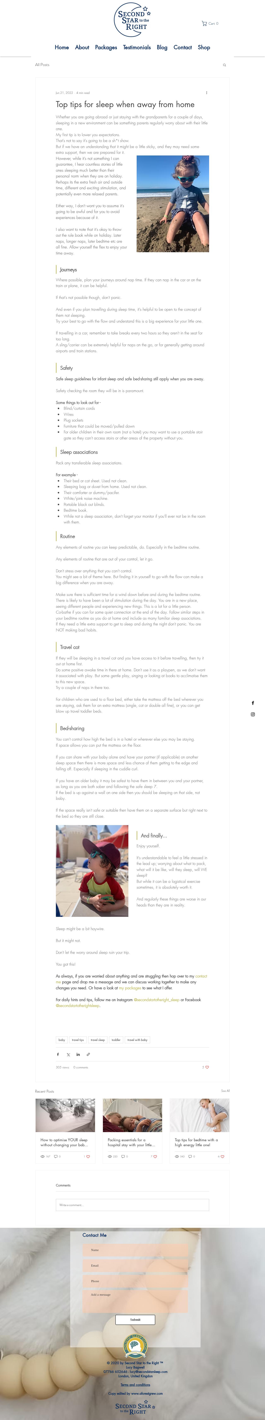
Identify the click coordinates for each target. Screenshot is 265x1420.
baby (62, 1040)
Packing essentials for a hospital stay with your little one (130, 1142)
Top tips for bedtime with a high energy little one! (196, 1142)
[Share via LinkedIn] (78, 1054)
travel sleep (98, 1040)
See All (225, 1091)
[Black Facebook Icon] (252, 703)
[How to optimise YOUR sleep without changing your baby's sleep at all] (65, 1115)
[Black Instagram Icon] (252, 714)
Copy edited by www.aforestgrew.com (135, 1393)
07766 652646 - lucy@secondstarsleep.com (135, 1372)
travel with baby (137, 1040)
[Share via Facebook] (58, 1054)
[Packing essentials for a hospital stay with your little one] (132, 1115)
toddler (116, 1040)
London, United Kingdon (135, 1376)
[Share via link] (88, 1054)
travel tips (78, 1040)
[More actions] (206, 92)
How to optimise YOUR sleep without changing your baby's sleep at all (65, 1142)
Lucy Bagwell (135, 1367)
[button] (211, 23)
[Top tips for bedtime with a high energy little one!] (199, 1115)
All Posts (42, 65)
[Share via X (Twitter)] (68, 1054)
